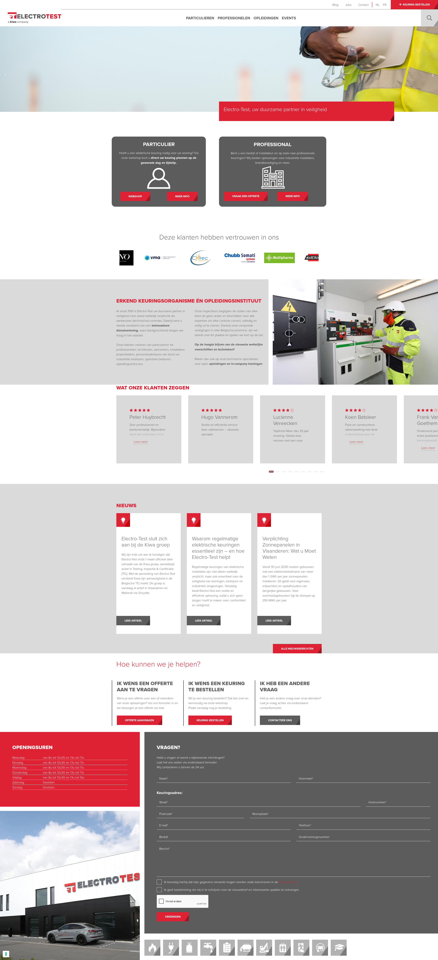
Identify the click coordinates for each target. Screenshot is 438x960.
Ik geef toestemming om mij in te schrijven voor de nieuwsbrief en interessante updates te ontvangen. (232, 890)
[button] (429, 17)
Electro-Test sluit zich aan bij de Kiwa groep (145, 541)
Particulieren (200, 18)
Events (289, 18)
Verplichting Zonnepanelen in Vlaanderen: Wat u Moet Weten (289, 547)
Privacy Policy (288, 882)
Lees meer (141, 441)
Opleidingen (266, 18)
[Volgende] (432, 75)
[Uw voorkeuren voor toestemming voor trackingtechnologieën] (6, 954)
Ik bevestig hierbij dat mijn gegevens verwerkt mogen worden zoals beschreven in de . (231, 882)
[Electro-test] (34, 17)
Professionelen (234, 18)
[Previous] (5, 75)
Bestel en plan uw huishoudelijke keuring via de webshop (287, 109)
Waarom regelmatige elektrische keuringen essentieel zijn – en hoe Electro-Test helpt (218, 547)
